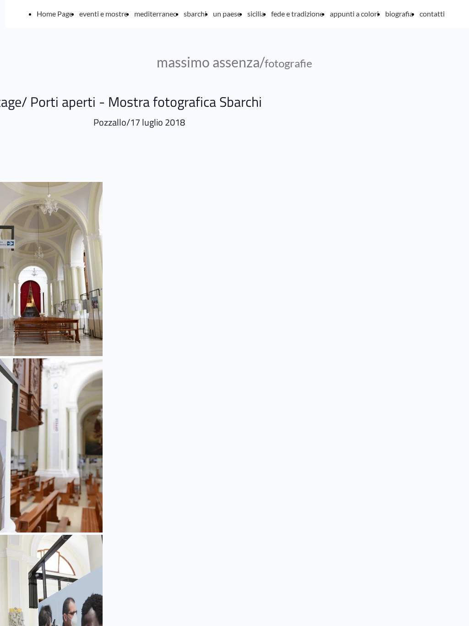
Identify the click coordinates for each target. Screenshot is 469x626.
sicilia (256, 13)
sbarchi (195, 13)
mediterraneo (155, 13)
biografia (399, 13)
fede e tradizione (297, 13)
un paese (227, 13)
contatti (432, 13)
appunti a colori (354, 13)
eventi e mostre (103, 13)
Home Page (55, 13)
